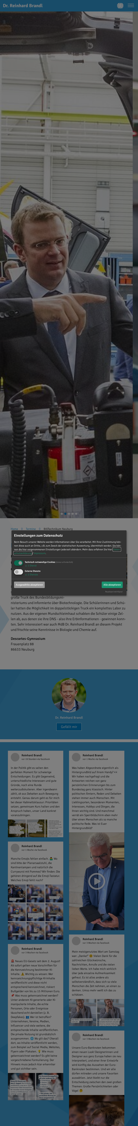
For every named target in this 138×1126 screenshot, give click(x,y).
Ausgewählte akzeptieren (29, 584)
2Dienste (31, 574)
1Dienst (31, 565)
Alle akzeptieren (112, 584)
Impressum (39, 553)
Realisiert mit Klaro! (114, 591)
